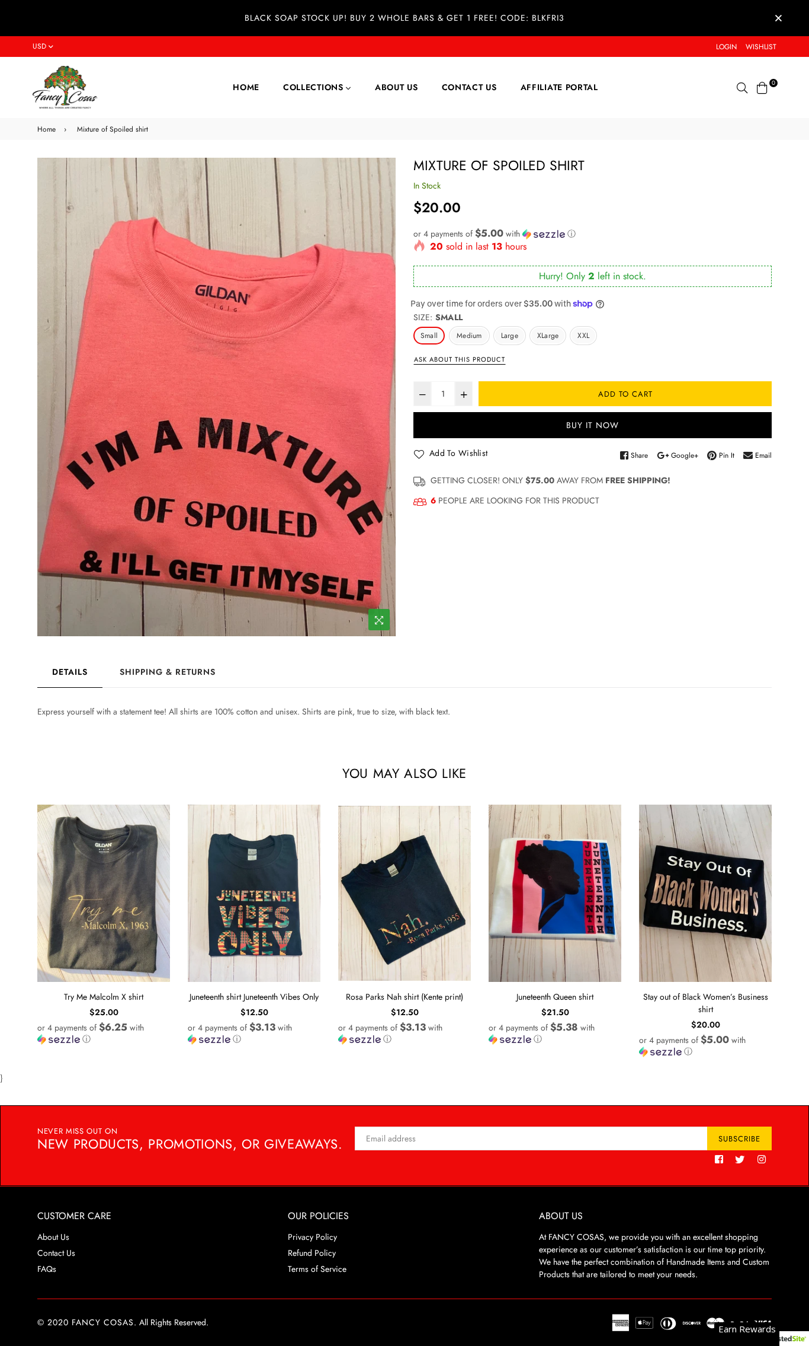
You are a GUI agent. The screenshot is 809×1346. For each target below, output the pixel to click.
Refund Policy (312, 1253)
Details (70, 672)
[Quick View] (156, 832)
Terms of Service (317, 1269)
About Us (396, 87)
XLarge (547, 335)
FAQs (46, 1269)
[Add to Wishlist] (156, 856)
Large (509, 335)
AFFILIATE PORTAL (559, 87)
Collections (314, 87)
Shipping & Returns (168, 672)
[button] (592, 234)
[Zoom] (379, 619)
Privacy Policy (312, 1237)
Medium (469, 335)
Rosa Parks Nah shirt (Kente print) (404, 997)
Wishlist (761, 47)
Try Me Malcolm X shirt (103, 997)
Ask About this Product (459, 359)
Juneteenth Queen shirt (554, 997)
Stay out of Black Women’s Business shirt (705, 1003)
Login (726, 47)
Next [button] (780, 935)
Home (246, 87)
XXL (583, 335)
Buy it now (592, 425)
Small (429, 335)
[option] (216, 397)
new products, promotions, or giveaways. (190, 1139)
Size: (438, 317)
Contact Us (469, 87)
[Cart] (762, 87)
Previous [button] (28, 935)
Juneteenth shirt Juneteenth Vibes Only (254, 997)
